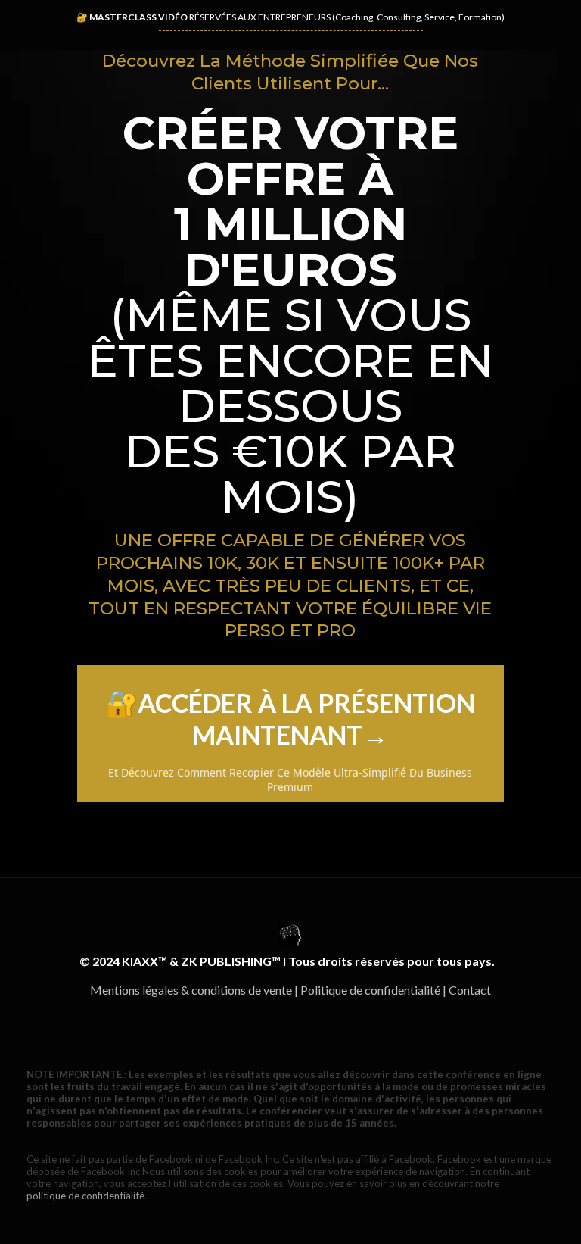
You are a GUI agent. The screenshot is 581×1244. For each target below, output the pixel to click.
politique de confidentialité (85, 1195)
